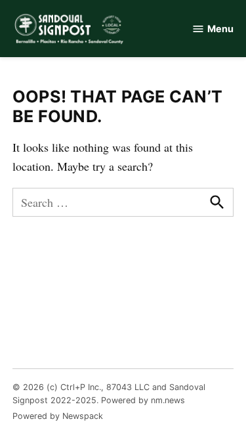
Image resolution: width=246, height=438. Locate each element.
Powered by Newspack (57, 416)
